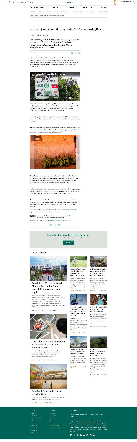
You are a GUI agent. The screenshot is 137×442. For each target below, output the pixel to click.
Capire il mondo (36, 7)
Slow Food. (67, 58)
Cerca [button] (31, 2)
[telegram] (94, 435)
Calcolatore (34, 430)
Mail (51, 420)
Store (13, 2)
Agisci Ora (87, 7)
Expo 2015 (34, 30)
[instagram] (87, 435)
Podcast (70, 7)
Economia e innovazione (62, 11)
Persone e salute (102, 11)
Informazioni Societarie (57, 425)
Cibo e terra (90, 11)
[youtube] (84, 435)
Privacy (52, 423)
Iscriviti (67, 242)
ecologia (69, 220)
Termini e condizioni (56, 428)
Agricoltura (63, 220)
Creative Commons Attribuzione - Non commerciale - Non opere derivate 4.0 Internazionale (56, 216)
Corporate (33, 428)
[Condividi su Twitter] (76, 53)
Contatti (52, 413)
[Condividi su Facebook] (72, 53)
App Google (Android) (36, 418)
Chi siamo (53, 415)
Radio (55, 7)
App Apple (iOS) (34, 415)
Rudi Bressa (45, 35)
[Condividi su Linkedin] (79, 53)
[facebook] (71, 435)
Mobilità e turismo (78, 11)
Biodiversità (55, 220)
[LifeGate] (68, 2)
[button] (78, 152)
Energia (49, 11)
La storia (53, 418)
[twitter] (74, 435)
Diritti (41, 11)
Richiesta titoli (34, 425)
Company (52, 410)
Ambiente (32, 11)
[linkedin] (90, 435)
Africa (50, 220)
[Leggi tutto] (106, 252)
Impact (104, 7)
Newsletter (22, 2)
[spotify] (81, 435)
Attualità (33, 410)
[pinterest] (77, 435)
